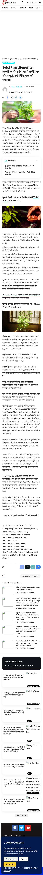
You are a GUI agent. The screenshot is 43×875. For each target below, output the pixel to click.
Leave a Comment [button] (31, 576)
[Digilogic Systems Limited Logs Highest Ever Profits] (8, 590)
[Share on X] (12, 97)
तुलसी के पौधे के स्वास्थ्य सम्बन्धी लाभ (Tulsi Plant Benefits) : (20, 173)
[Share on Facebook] (7, 97)
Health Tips (29, 526)
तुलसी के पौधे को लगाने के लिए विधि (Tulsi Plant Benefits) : (19, 167)
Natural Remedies (9, 534)
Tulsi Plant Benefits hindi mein (13, 543)
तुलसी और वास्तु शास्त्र (19, 552)
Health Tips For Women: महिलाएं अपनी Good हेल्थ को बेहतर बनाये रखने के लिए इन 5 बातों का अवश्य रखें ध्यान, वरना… (14, 731)
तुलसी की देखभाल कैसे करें (9, 555)
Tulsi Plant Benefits (9, 540)
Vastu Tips (28, 549)
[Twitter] (21, 828)
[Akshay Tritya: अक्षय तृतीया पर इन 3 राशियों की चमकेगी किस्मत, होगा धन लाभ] (33, 697)
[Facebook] (15, 828)
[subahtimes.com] (9, 2)
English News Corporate (25, 592)
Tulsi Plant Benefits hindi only (13, 546)
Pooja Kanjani (16, 87)
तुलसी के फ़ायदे (33, 555)
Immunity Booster (30, 529)
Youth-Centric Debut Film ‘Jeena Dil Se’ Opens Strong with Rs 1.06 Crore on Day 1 (28, 643)
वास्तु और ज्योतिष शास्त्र (14, 59)
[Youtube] (28, 828)
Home (4, 59)
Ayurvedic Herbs (18, 526)
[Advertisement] (21, 33)
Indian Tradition (8, 532)
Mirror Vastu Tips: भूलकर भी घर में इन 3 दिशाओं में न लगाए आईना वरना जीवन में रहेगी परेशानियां (14, 802)
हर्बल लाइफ (5, 558)
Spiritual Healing (23, 534)
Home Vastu (18, 529)
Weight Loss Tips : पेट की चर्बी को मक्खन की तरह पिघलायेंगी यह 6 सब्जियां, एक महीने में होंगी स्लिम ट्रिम (14, 749)
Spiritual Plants (8, 537)
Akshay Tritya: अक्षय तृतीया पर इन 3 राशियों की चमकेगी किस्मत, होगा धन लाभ (14, 695)
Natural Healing (21, 532)
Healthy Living (7, 529)
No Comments (29, 87)
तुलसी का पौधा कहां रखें (32, 552)
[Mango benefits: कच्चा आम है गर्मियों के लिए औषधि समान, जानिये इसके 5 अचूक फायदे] (33, 714)
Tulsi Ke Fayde (20, 537)
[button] (23, 2)
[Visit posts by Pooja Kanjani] (4, 89)
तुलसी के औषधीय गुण (22, 555)
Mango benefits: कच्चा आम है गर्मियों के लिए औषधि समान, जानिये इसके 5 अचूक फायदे (14, 712)
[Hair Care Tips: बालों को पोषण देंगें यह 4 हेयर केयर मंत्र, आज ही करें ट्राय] (33, 768)
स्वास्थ (29, 721)
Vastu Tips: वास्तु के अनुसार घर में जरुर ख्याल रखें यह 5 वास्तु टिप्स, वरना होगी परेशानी (14, 677)
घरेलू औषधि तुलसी (7, 552)
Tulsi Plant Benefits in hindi (12, 549)
